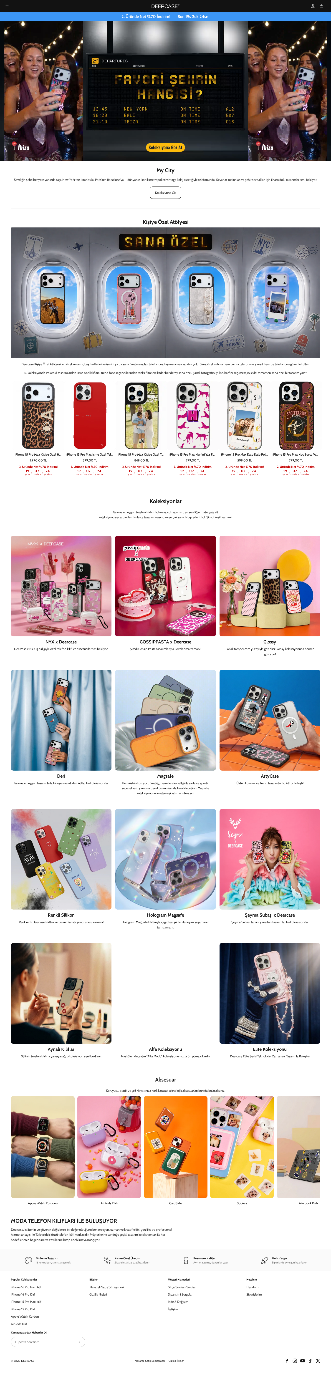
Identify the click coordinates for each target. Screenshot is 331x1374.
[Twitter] (318, 1361)
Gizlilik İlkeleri (98, 1294)
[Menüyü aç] (7, 6)
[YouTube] (302, 1361)
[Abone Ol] (79, 1342)
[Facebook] (287, 1361)
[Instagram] (295, 1361)
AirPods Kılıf (19, 1324)
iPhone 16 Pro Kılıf (23, 1294)
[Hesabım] (312, 6)
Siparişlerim (254, 1294)
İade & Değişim (178, 1302)
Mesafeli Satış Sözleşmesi (106, 1287)
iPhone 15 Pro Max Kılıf (26, 1302)
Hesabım (252, 1287)
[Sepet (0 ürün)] (321, 6)
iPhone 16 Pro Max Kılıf (26, 1287)
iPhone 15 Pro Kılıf (23, 1309)
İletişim (173, 1309)
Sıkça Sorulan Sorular (182, 1287)
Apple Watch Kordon (25, 1316)
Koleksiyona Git (165, 193)
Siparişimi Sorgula (180, 1294)
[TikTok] (310, 1361)
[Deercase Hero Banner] (165, 91)
